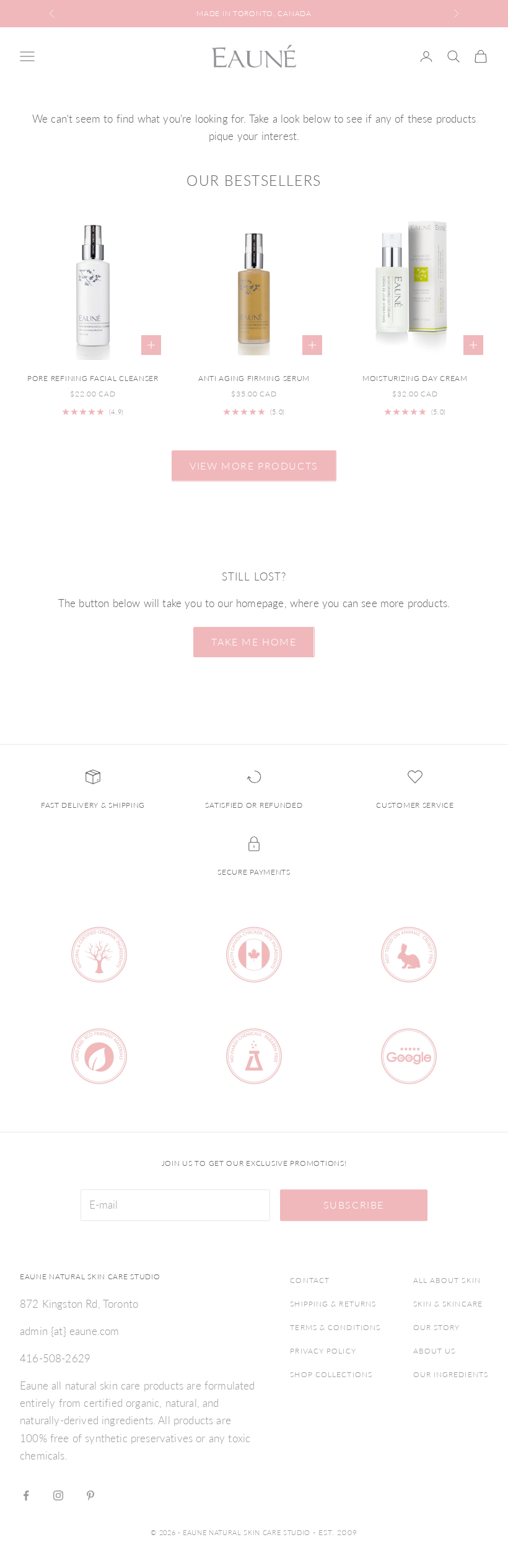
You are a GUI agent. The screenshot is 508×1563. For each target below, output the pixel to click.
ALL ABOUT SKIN (447, 1280)
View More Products (254, 465)
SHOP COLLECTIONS (331, 1374)
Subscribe (353, 1205)
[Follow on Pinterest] (90, 1495)
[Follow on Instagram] (58, 1495)
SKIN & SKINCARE (448, 1303)
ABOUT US (434, 1350)
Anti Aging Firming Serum (254, 378)
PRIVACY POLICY (323, 1350)
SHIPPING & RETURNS (333, 1303)
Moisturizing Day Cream (415, 378)
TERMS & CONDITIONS (335, 1327)
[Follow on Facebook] (26, 1495)
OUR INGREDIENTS (451, 1374)
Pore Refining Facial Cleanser (93, 378)
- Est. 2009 (335, 1532)
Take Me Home (253, 641)
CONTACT (310, 1280)
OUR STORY (436, 1327)
